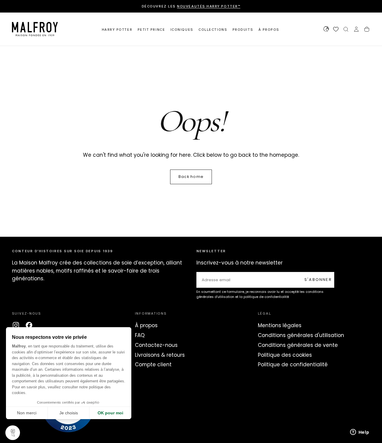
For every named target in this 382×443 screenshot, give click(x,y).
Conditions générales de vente (298, 345)
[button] (326, 30)
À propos (146, 325)
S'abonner (318, 279)
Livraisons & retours (160, 355)
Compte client (153, 364)
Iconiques (181, 29)
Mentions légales (279, 325)
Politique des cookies (285, 355)
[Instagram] (16, 325)
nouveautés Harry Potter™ (208, 6)
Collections (212, 29)
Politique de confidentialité (293, 364)
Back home (191, 176)
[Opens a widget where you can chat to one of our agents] (359, 432)
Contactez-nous (156, 345)
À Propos (268, 29)
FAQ (140, 335)
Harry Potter (117, 29)
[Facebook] (29, 325)
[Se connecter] (356, 30)
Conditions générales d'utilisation (301, 335)
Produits (242, 29)
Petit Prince (151, 29)
